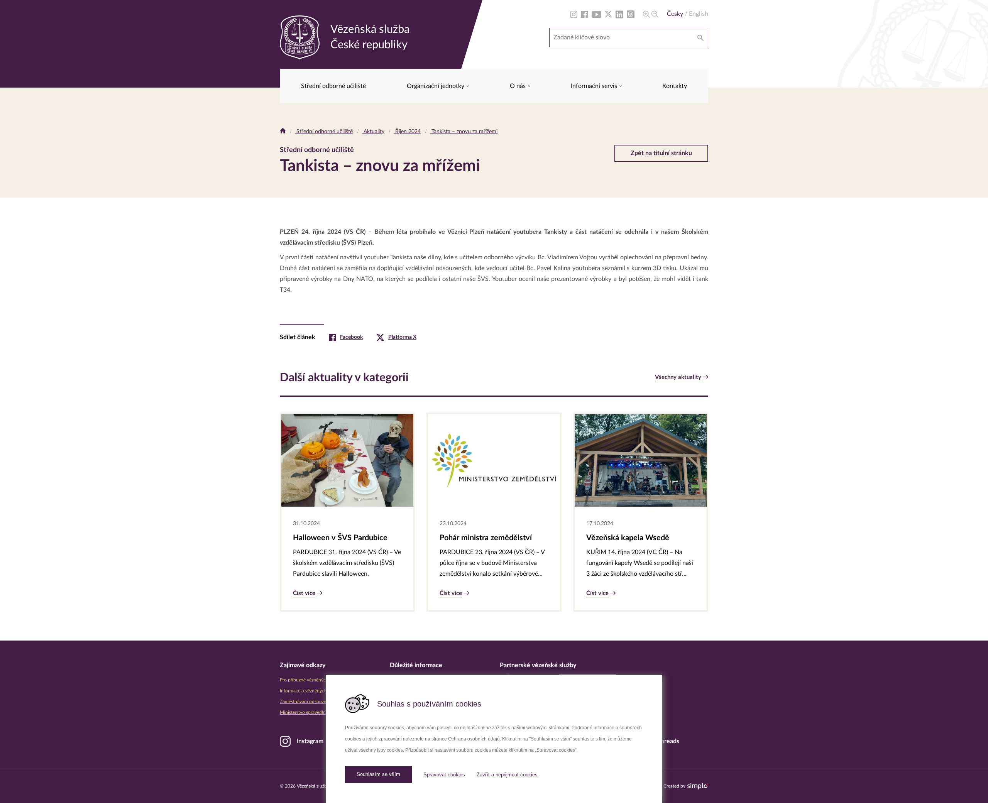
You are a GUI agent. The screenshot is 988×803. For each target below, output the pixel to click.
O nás (518, 86)
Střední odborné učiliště (333, 86)
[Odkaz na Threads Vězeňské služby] (630, 13)
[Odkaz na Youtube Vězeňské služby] (596, 13)
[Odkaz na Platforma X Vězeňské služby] (608, 13)
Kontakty (674, 86)
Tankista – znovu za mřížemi (463, 131)
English (698, 14)
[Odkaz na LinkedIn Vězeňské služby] (619, 13)
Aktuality (373, 131)
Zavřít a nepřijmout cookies (507, 775)
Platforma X (402, 337)
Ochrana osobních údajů (474, 739)
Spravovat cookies (444, 775)
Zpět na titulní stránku (661, 153)
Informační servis (595, 86)
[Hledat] (700, 37)
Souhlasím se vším (378, 774)
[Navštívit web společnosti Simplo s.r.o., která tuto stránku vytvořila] (697, 786)
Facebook (351, 337)
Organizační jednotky (436, 86)
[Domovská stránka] (283, 131)
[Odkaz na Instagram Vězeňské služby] (573, 13)
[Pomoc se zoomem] (650, 13)
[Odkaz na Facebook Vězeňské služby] (584, 13)
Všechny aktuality (678, 377)
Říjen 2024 (407, 131)
